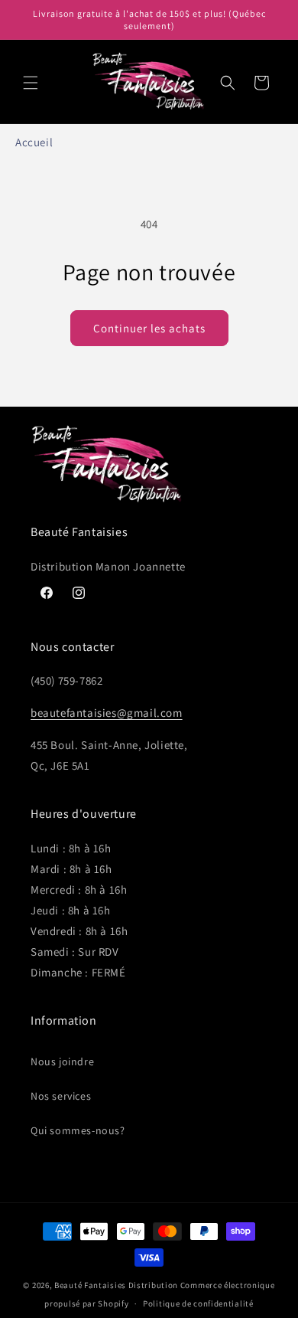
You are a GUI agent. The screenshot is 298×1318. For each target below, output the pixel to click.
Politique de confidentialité (198, 1303)
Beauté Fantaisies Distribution (116, 1285)
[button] (30, 83)
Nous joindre (62, 1061)
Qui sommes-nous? (78, 1130)
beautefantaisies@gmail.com (107, 712)
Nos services (61, 1096)
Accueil (34, 142)
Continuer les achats (149, 328)
